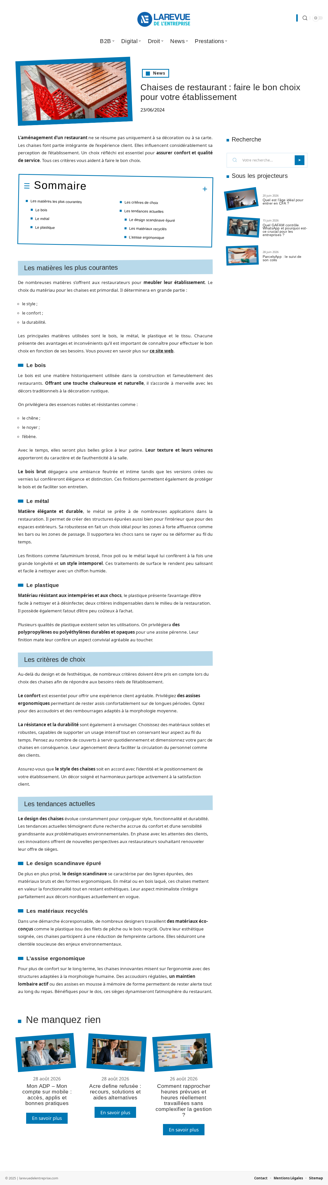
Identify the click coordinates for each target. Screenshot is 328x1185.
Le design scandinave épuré (152, 219)
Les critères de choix (141, 202)
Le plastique (45, 227)
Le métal (42, 218)
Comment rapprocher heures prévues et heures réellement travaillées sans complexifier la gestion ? (184, 1100)
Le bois (41, 210)
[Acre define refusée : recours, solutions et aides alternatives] (116, 1052)
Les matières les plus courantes (56, 201)
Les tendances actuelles (143, 211)
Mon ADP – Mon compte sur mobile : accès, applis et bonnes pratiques (47, 1094)
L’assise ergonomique (146, 237)
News (159, 73)
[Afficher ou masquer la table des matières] (147, 188)
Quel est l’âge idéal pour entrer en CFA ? (283, 201)
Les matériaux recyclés (148, 228)
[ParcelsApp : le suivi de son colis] (242, 255)
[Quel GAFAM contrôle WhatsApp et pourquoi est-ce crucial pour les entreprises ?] (243, 227)
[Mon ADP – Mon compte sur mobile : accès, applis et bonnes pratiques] (45, 1052)
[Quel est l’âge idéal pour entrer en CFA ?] (241, 199)
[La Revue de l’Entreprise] (164, 18)
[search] (305, 18)
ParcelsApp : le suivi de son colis (282, 258)
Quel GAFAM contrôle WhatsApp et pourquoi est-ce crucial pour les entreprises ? (285, 230)
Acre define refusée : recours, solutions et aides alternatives (115, 1091)
